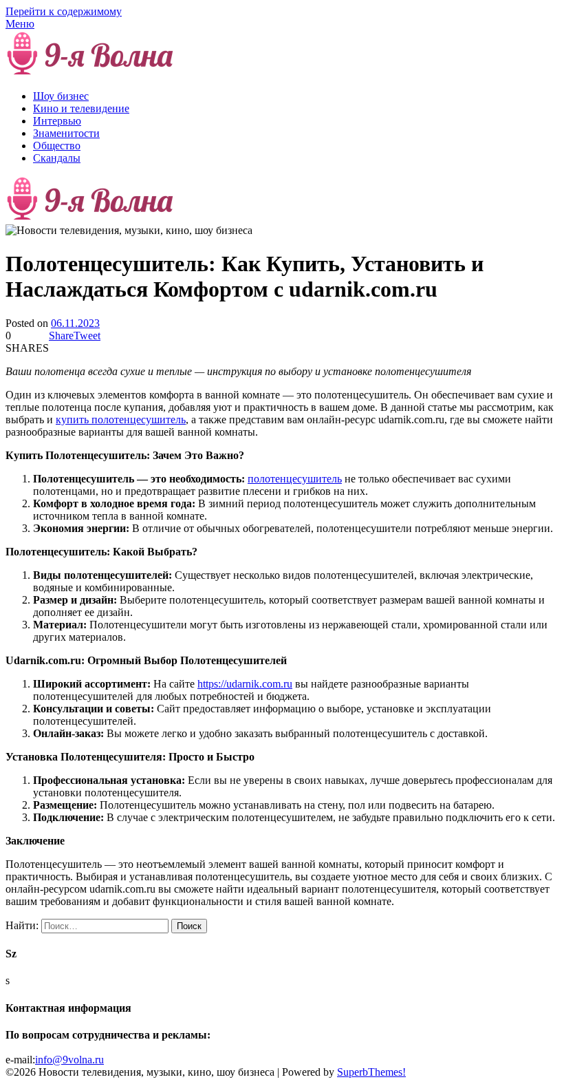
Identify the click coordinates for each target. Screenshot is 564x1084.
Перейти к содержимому (64, 11)
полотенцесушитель (295, 479)
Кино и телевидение (81, 108)
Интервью (57, 121)
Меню (20, 24)
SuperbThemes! (371, 1072)
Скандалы (56, 158)
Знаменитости (66, 133)
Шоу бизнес (61, 96)
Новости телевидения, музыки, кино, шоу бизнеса (299, 72)
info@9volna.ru (69, 1059)
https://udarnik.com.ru (244, 684)
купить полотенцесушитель (121, 419)
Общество (56, 145)
